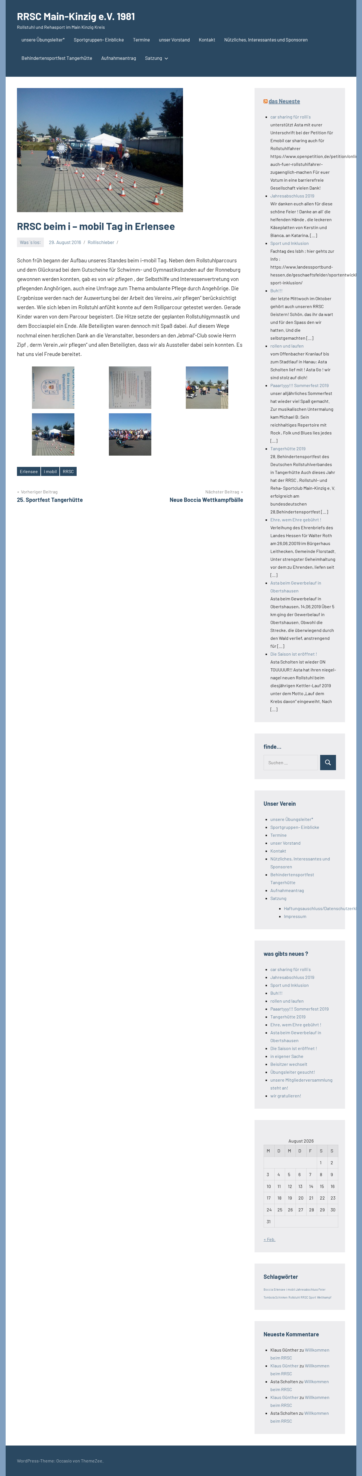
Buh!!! (276, 290)
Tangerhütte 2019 (287, 448)
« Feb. (269, 1239)
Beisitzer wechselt (288, 1064)
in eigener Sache (286, 1056)
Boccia (268, 1289)
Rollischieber (101, 242)
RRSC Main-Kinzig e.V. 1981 (76, 16)
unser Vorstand (174, 39)
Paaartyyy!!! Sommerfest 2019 (299, 385)
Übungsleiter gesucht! (292, 1072)
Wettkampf (324, 1297)
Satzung (153, 58)
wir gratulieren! (285, 1095)
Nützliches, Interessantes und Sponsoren (266, 39)
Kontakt (207, 39)
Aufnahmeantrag (118, 58)
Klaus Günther (284, 1365)
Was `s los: (30, 242)
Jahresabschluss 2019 (292, 195)
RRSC (68, 471)
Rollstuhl (294, 1297)
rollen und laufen (287, 345)
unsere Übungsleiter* (43, 39)
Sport (312, 1297)
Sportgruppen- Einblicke (99, 39)
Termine (141, 39)
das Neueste (284, 101)
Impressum (295, 916)
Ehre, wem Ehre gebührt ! (295, 519)
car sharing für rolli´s (290, 116)
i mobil (50, 471)
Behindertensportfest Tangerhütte (56, 58)
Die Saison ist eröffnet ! (293, 653)
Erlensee (29, 471)
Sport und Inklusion (289, 243)
